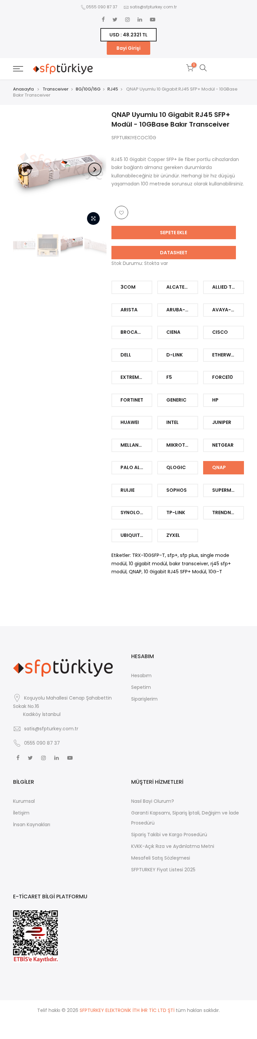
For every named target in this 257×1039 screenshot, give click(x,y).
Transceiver (56, 89)
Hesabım (141, 675)
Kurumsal (24, 801)
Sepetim (141, 687)
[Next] (94, 169)
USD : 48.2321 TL (128, 34)
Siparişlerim (144, 699)
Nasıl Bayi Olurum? (152, 801)
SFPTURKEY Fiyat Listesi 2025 (163, 869)
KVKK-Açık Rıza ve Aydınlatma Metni (172, 846)
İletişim (21, 812)
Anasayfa (23, 89)
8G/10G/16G (88, 89)
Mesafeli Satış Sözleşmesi (160, 858)
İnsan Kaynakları (31, 824)
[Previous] (24, 169)
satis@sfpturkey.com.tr (153, 7)
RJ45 (112, 89)
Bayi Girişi (128, 48)
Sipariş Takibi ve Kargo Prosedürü (169, 834)
